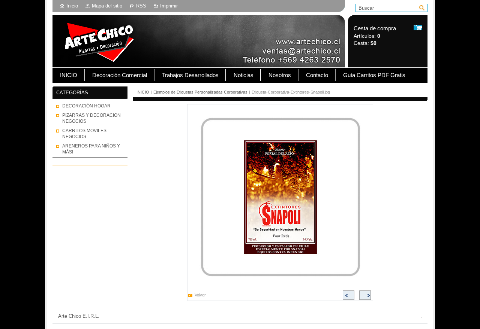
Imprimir (169, 6)
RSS (141, 6)
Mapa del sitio (107, 6)
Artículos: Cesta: (375, 35)
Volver (200, 295)
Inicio (72, 6)
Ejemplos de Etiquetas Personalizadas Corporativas (200, 92)
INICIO (142, 92)
